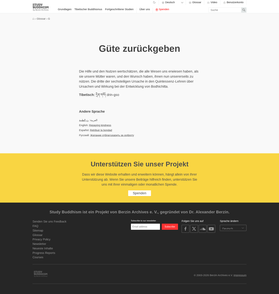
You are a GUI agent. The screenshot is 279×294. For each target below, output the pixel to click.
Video (213, 2)
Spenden (163, 9)
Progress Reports (44, 252)
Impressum (240, 275)
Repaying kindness (100, 125)
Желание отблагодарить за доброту (112, 135)
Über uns (144, 9)
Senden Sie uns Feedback (49, 221)
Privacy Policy (41, 239)
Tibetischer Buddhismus (88, 9)
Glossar (196, 2)
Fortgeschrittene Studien (119, 9)
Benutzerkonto (235, 2)
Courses (38, 257)
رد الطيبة (84, 120)
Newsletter (39, 243)
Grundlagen (64, 9)
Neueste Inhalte (43, 248)
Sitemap (38, 230)
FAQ (35, 226)
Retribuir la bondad (101, 130)
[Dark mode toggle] (154, 3)
